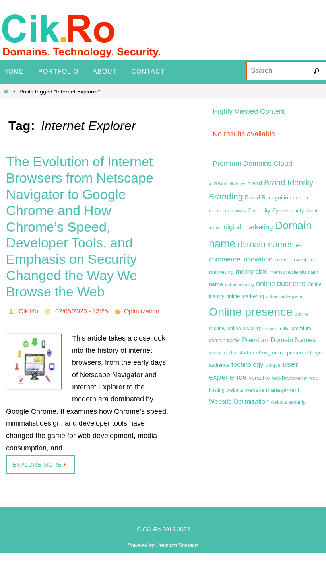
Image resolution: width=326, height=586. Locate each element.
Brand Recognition (268, 197)
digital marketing (248, 227)
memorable (252, 271)
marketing (221, 272)
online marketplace (284, 296)
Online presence (251, 311)
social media (222, 352)
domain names (265, 244)
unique (273, 365)
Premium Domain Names (279, 340)
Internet (282, 260)
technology (247, 364)
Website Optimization (239, 401)
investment (305, 260)
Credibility (259, 211)
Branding (226, 196)
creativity (237, 210)
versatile (259, 377)
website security (288, 402)
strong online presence (282, 353)
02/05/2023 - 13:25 (81, 310)
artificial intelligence (227, 183)
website (235, 390)
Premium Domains (177, 543)
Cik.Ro (28, 310)
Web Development (289, 378)
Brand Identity (288, 182)
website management (272, 390)
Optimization (141, 310)
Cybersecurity (288, 211)
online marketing (245, 296)
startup (246, 353)
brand (254, 183)
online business (280, 284)
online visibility (244, 328)
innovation (257, 259)
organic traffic (276, 328)
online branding (239, 284)
